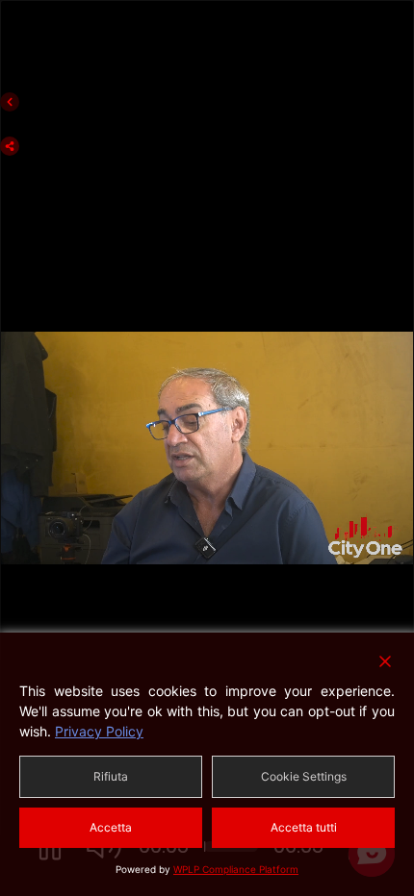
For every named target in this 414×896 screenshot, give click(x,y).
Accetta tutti (304, 827)
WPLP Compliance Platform (235, 869)
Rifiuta (110, 776)
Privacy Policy (99, 731)
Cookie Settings (304, 776)
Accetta (111, 827)
